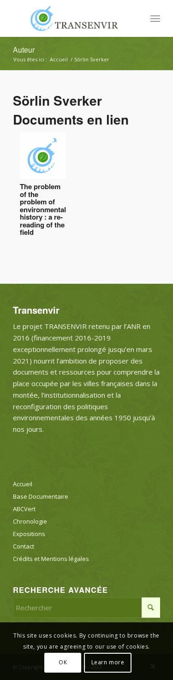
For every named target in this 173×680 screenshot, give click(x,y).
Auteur (24, 49)
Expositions (29, 534)
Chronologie (30, 521)
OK (63, 662)
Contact (23, 546)
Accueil (22, 484)
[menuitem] (155, 18)
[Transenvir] (72, 18)
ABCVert (24, 509)
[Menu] (155, 18)
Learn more (108, 662)
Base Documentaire (40, 496)
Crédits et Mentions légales (51, 559)
